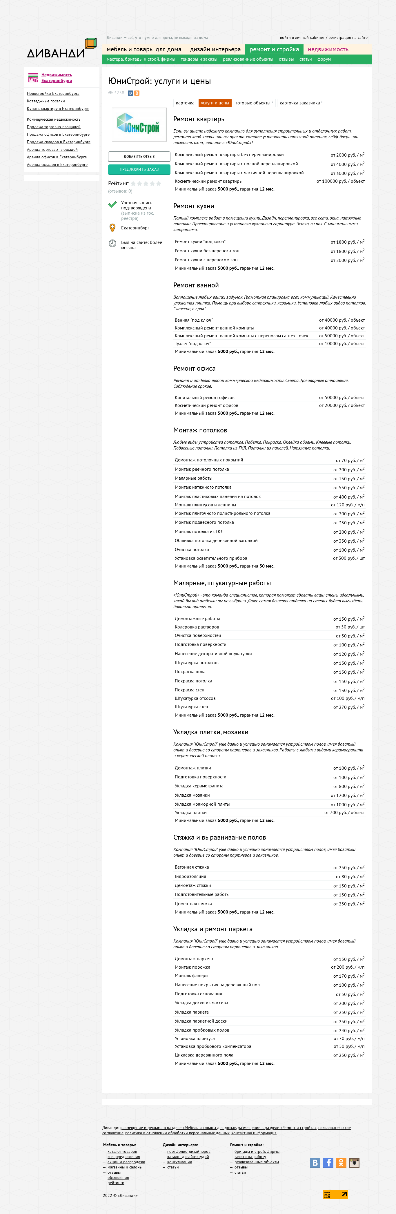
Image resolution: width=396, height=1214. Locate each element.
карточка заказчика (300, 103)
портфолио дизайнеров (188, 1151)
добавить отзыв (139, 156)
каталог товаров (122, 1151)
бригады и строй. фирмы (257, 1151)
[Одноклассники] (136, 93)
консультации (179, 1161)
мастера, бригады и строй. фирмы (141, 59)
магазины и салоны (125, 1167)
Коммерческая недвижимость (54, 119)
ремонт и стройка (274, 49)
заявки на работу (250, 1156)
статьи (305, 59)
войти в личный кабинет (302, 37)
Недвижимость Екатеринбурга (56, 77)
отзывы (286, 59)
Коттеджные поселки (46, 101)
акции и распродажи (126, 1161)
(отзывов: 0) (120, 191)
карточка (185, 103)
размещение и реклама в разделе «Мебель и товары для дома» (178, 1127)
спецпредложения (124, 1156)
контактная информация (254, 1132)
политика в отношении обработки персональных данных (177, 1132)
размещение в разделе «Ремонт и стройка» (277, 1127)
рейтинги (116, 1182)
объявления (118, 1177)
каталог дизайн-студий (188, 1156)
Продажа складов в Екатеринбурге (58, 141)
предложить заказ (139, 169)
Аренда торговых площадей (52, 149)
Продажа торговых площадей (54, 126)
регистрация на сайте (348, 37)
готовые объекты (253, 103)
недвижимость (328, 49)
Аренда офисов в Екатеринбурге (57, 157)
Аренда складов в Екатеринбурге (57, 164)
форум (324, 59)
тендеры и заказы (199, 59)
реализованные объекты (248, 59)
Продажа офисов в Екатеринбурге (58, 134)
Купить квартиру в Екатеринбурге (58, 108)
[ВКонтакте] (130, 93)
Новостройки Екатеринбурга (53, 93)
